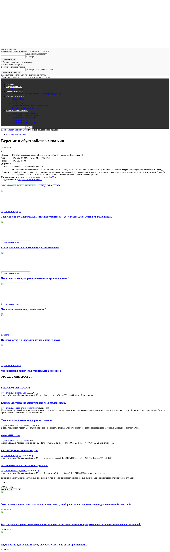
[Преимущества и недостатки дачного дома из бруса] (15, 332)
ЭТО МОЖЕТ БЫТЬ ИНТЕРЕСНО (20, 185)
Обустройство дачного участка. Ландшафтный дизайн (36, 94)
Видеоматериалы (14, 87)
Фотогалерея (17, 89)
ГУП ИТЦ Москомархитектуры (19, 450)
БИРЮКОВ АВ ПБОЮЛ (15, 387)
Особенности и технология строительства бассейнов (31, 370)
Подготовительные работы (30, 179)
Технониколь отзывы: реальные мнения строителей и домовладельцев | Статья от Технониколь (56, 216)
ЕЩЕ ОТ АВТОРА (50, 185)
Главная (10, 84)
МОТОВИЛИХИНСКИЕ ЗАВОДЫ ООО (24, 465)
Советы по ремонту (15, 96)
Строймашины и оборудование (26, 115)
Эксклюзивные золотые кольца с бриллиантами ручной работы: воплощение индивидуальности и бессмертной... (67, 504)
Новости (5, 335)
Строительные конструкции (24, 122)
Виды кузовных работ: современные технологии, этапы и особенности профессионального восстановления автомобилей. (71, 524)
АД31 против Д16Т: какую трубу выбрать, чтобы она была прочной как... (44, 544)
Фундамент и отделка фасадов (25, 108)
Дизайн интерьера (14, 91)
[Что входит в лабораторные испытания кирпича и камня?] (15, 271)
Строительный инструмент (24, 118)
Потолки (16, 101)
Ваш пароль (31, 56)
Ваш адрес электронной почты (40, 69)
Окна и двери (18, 98)
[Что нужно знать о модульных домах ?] (15, 301)
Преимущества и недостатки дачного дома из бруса (30, 339)
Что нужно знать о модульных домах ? (23, 309)
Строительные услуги (22, 120)
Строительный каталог (17, 110)
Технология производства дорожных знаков (26, 420)
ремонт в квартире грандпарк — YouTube (38, 177)
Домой (4, 130)
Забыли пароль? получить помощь (16, 62)
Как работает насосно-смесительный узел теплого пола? (33, 402)
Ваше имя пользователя (36, 54)
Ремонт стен (17, 103)
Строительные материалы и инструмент (30, 106)
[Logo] (1, 79)
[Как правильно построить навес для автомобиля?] (15, 240)
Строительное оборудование (25, 113)
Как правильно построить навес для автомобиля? (30, 247)
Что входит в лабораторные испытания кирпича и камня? (35, 278)
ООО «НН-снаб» (10, 435)
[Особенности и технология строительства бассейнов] (15, 363)
